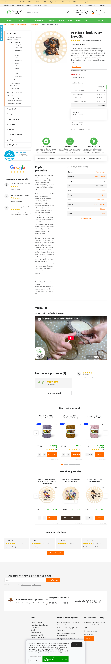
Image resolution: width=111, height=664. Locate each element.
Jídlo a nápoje (18, 50)
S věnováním (18, 66)
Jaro (16, 79)
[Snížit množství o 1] (39, 454)
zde (58, 647)
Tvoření (11, 130)
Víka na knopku (14, 88)
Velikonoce (18, 71)
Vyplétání (12, 109)
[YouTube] (95, 601)
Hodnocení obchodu (55, 532)
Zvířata (16, 74)
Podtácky (10, 95)
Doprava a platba (9, 5)
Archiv (89, 638)
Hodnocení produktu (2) (64, 158)
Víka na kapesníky (15, 83)
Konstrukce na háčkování (15, 93)
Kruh (103, 190)
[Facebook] (87, 601)
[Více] (102, 20)
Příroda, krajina (19, 60)
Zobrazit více (55, 553)
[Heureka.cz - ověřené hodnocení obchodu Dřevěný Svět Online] (17, 155)
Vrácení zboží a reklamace (24, 5)
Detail (70, 518)
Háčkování (12, 33)
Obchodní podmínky (37, 635)
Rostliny (17, 63)
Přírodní (102, 209)
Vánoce (17, 68)
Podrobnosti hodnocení (94, 40)
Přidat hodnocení (53, 393)
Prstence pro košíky (13, 98)
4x (56, 449)
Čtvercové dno (88, 634)
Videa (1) (51, 158)
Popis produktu (41, 158)
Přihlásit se (53, 580)
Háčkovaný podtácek (90, 631)
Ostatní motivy (18, 76)
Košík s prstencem (89, 628)
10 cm (103, 195)
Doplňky (12, 124)
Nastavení (33, 661)
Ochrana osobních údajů (38, 638)
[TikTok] (100, 601)
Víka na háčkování (13, 40)
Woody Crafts (79, 124)
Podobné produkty (94, 158)
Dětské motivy (18, 47)
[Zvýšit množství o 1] (44, 454)
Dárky (11, 140)
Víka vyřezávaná (14, 86)
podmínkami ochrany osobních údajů (31, 585)
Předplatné (13, 145)
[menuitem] (10, 20)
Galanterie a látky (15, 135)
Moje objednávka (36, 633)
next (105, 433)
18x (79, 449)
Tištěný (103, 200)
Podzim (17, 58)
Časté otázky (38, 5)
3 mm (103, 214)
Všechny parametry (86, 218)
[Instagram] (91, 601)
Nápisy (16, 53)
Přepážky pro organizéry (15, 100)
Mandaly (17, 55)
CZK (79, 5)
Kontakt (33, 630)
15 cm (71, 502)
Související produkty (79, 158)
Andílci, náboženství (20, 45)
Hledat (68, 12)
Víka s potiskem (15, 42)
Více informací (76, 67)
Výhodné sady (14, 119)
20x (103, 449)
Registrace (102, 5)
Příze (11, 114)
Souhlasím (77, 645)
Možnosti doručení (79, 77)
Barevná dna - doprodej (14, 103)
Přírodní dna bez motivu (15, 37)
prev (36, 433)
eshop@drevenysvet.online (57, 598)
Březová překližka (99, 204)
